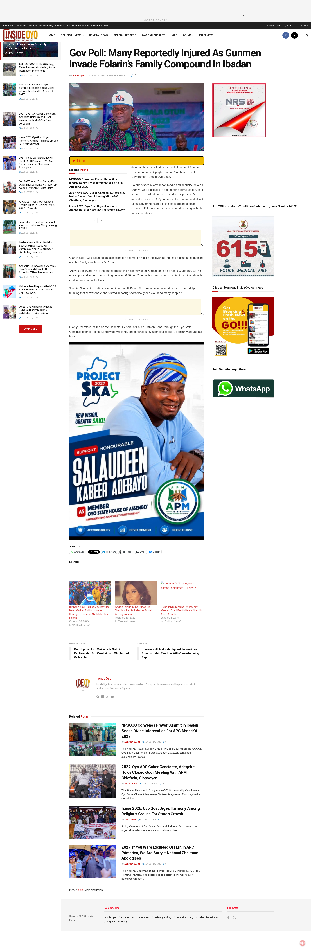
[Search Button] (307, 35)
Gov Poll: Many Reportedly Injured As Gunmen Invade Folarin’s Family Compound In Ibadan (29, 44)
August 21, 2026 (152, 742)
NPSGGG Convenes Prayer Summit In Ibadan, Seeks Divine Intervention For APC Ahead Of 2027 (96, 183)
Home (51, 35)
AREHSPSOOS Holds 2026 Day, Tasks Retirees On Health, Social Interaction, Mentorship (37, 67)
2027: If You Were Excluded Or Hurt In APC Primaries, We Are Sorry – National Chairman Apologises (159, 853)
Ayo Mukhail (131, 783)
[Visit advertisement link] (136, 441)
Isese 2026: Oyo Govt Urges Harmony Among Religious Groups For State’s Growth (38, 140)
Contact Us (20, 25)
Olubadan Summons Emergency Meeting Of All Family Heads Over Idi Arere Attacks (181, 610)
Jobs (174, 35)
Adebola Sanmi (132, 742)
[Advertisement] (154, 8)
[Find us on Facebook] (285, 35)
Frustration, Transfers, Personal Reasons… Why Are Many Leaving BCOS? (38, 225)
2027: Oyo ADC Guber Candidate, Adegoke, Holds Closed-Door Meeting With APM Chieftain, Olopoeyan (97, 196)
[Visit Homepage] (20, 35)
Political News (71, 35)
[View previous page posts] (95, 220)
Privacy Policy (46, 25)
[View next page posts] (101, 220)
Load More (30, 329)
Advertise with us (80, 25)
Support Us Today (99, 25)
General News (98, 35)
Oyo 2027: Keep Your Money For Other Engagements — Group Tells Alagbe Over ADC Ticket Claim (38, 184)
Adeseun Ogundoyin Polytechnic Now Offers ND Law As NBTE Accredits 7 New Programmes (37, 269)
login (80, 890)
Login (305, 25)
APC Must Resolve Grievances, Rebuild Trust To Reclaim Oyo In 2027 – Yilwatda (37, 205)
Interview (206, 35)
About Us (32, 25)
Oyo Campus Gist (153, 35)
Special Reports (125, 35)
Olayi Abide (130, 820)
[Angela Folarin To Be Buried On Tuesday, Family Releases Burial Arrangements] (136, 593)
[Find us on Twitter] (294, 35)
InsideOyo (8, 25)
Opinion (188, 35)
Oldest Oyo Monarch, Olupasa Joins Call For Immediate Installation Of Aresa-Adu (35, 310)
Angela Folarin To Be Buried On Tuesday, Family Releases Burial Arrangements (133, 610)
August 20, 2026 (149, 783)
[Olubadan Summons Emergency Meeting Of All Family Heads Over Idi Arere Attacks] (182, 593)
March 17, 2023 (97, 75)
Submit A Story (62, 25)
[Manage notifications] (302, 943)
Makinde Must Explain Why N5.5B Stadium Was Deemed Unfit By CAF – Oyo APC (37, 289)
